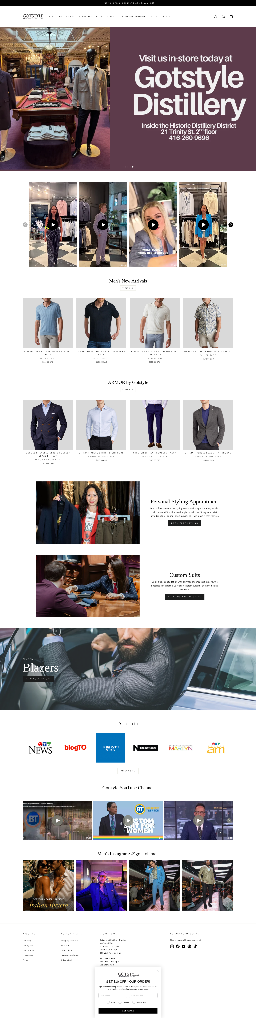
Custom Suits (66, 16)
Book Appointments (134, 16)
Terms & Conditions (70, 955)
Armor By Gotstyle (91, 16)
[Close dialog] (157, 970)
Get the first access (41, 161)
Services (112, 16)
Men (51, 16)
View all (128, 288)
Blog (154, 16)
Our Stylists (28, 945)
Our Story (27, 940)
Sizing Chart (66, 950)
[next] (230, 224)
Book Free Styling (184, 523)
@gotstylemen (145, 853)
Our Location (28, 950)
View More (128, 771)
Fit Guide (65, 945)
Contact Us (28, 955)
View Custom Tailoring (184, 596)
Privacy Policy (67, 960)
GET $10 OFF (128, 1010)
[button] (53, 224)
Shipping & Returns (70, 940)
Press (25, 960)
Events (166, 16)
